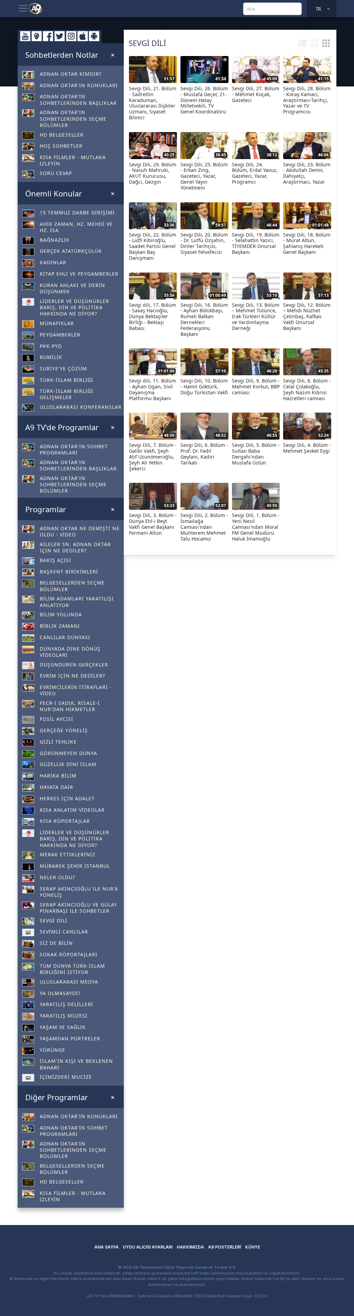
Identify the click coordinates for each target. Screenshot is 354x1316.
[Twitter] (59, 36)
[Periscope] (36, 36)
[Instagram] (71, 36)
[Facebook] (48, 36)
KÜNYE (252, 1247)
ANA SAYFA (106, 1247)
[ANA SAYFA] (36, 8)
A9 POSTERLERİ (224, 1247)
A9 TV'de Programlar (62, 427)
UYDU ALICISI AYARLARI (148, 1247)
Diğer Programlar (56, 1097)
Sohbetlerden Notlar (61, 54)
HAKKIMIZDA (190, 1247)
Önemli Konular (53, 193)
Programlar (45, 509)
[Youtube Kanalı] (25, 36)
